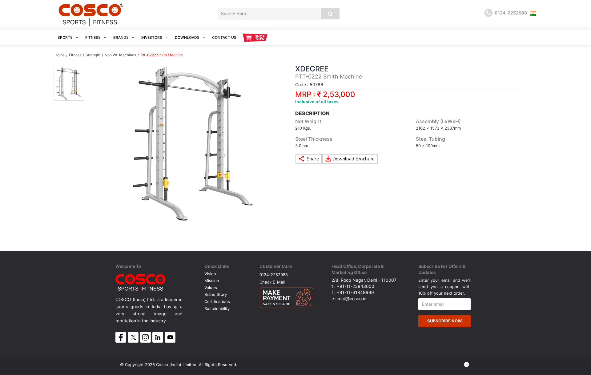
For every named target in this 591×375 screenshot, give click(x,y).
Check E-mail (272, 282)
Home (59, 55)
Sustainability (217, 308)
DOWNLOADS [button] (187, 37)
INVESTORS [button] (152, 37)
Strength (93, 55)
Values (210, 287)
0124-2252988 (273, 274)
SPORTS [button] (66, 37)
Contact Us (224, 37)
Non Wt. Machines (120, 55)
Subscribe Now (444, 320)
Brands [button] (121, 37)
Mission (211, 280)
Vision (210, 273)
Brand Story (215, 294)
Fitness (75, 55)
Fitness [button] (93, 37)
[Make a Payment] (286, 296)
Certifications (217, 301)
